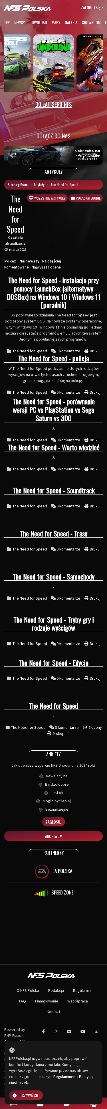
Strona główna (18, 184)
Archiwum (53, 836)
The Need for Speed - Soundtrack (54, 490)
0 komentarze (68, 392)
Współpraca (77, 1001)
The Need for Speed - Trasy (53, 533)
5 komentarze (68, 350)
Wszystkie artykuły (49, 198)
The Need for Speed (30, 350)
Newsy (19, 22)
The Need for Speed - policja (53, 358)
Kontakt (53, 1011)
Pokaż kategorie (87, 198)
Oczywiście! (29, 1095)
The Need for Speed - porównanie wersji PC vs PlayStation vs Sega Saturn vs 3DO (54, 409)
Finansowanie (46, 1001)
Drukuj (94, 350)
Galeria (71, 22)
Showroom (91, 22)
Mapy (56, 22)
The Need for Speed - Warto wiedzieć (54, 447)
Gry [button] (6, 22)
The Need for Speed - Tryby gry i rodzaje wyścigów (53, 623)
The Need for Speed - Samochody (53, 576)
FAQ (22, 1001)
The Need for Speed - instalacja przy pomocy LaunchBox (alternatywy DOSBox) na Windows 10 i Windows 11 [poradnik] (53, 292)
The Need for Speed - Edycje (53, 662)
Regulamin (82, 990)
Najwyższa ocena (46, 267)
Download (38, 22)
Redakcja (56, 990)
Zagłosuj (53, 822)
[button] (11, 155)
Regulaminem (64, 1076)
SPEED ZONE (62, 892)
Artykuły (39, 184)
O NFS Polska (28, 990)
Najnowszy (29, 261)
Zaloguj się (90, 7)
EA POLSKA (61, 870)
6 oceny (95, 727)
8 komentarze (67, 727)
